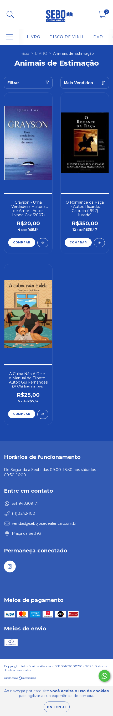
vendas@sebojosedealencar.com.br (44, 523)
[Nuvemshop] (20, 679)
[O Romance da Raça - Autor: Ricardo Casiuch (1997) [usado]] (99, 242)
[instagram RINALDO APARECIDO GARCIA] (10, 566)
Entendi (56, 707)
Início (24, 53)
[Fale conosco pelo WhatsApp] (104, 676)
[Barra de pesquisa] (10, 14)
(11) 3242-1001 (24, 513)
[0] (102, 15)
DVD (98, 37)
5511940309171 (25, 503)
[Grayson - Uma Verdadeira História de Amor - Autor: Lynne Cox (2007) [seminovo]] (42, 242)
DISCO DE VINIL (66, 37)
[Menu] (10, 37)
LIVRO (33, 37)
